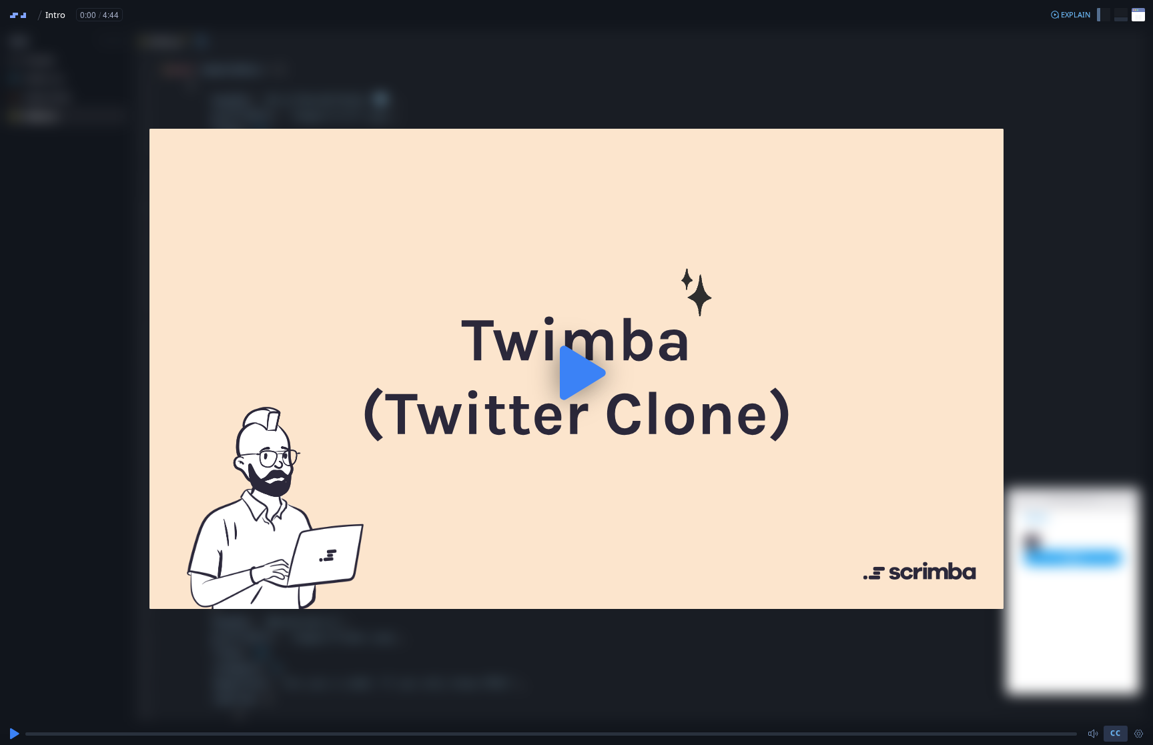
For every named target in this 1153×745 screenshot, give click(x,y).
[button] (1070, 15)
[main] (576, 372)
